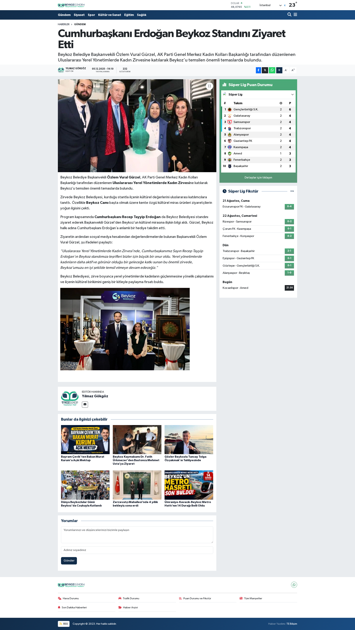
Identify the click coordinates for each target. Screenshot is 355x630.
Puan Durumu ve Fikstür (197, 598)
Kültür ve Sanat (109, 14)
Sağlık (141, 14)
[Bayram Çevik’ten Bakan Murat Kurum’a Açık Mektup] (85, 439)
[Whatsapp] (294, 585)
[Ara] (290, 15)
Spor (91, 14)
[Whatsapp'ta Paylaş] (272, 70)
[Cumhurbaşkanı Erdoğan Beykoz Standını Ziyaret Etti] (137, 125)
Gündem (64, 14)
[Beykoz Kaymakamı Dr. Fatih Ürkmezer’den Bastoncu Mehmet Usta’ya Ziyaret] (137, 439)
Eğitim (129, 14)
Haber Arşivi (130, 607)
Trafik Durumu (131, 598)
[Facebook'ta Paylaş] (258, 70)
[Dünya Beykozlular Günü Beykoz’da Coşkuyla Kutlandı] (85, 485)
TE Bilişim (291, 623)
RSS (65, 623)
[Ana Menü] (294, 15)
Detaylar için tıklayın (258, 177)
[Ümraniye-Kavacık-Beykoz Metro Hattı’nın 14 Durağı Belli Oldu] (189, 485)
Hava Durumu (71, 598)
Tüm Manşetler (253, 598)
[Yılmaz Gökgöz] (70, 398)
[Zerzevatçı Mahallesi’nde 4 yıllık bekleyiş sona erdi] (137, 485)
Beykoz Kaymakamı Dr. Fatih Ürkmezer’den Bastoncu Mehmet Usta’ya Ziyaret (136, 460)
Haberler (64, 24)
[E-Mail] (85, 405)
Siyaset (79, 14)
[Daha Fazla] (279, 70)
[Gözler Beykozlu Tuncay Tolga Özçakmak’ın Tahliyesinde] (189, 439)
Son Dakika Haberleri (74, 607)
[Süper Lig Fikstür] (292, 191)
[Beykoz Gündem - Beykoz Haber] (72, 5)
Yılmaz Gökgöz (95, 396)
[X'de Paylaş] (265, 70)
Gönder (69, 560)
